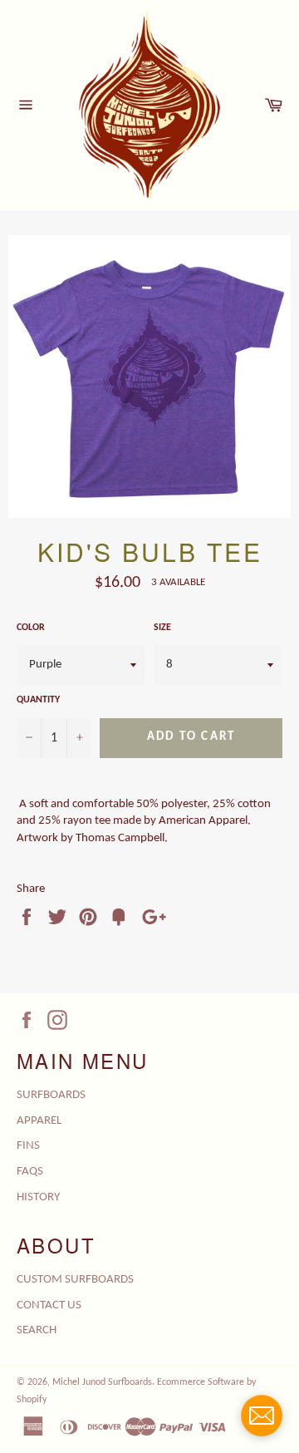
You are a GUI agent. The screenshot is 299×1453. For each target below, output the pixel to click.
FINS (28, 1146)
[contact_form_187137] (261, 1415)
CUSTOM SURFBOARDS (75, 1279)
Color (31, 628)
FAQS (30, 1171)
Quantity (38, 700)
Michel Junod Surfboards (102, 1382)
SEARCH (36, 1330)
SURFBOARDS (51, 1095)
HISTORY (38, 1197)
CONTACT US (49, 1305)
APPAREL (39, 1121)
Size (162, 628)
